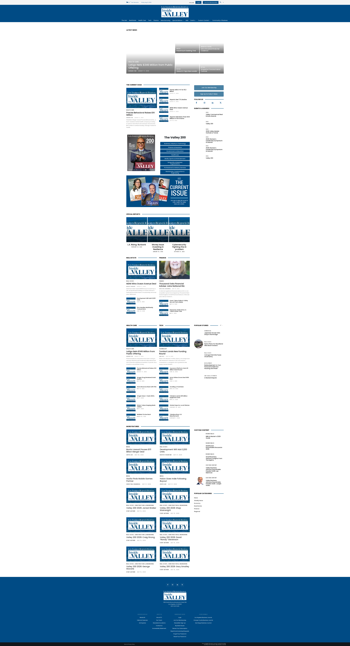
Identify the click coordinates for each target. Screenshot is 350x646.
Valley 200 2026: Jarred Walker (141, 508)
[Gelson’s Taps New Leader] (187, 64)
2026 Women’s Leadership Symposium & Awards (214, 140)
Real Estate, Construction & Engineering (140, 505)
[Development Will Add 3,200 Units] (131, 301)
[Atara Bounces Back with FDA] (131, 389)
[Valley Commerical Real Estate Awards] (199, 114)
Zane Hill (161, 356)
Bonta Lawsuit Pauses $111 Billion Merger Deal (138, 450)
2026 (207, 112)
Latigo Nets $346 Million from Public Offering (140, 352)
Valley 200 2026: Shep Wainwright (170, 509)
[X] (220, 103)
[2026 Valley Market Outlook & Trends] (199, 131)
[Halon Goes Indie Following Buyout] (175, 466)
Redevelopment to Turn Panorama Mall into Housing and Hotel (212, 366)
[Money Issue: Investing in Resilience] (158, 229)
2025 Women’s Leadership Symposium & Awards (214, 149)
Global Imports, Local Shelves (179, 405)
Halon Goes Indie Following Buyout (173, 479)
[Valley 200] (199, 123)
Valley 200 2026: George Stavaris (138, 567)
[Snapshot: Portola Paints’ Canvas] (212, 64)
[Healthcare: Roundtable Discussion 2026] (199, 446)
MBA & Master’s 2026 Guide (213, 437)
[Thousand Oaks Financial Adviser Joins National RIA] (174, 270)
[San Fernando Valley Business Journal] (175, 11)
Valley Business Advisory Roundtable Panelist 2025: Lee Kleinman (213, 470)
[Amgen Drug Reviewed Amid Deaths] (131, 380)
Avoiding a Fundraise (177, 387)
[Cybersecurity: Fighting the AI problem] (179, 229)
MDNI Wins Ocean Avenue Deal (179, 108)
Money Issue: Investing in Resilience (158, 246)
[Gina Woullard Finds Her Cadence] (212, 43)
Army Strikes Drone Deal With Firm (179, 378)
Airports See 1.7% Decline (178, 99)
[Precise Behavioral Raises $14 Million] (141, 98)
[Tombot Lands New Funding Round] (174, 337)
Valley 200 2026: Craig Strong (140, 537)
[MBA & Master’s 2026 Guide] (199, 436)
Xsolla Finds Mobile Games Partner (139, 479)
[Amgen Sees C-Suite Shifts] (131, 398)
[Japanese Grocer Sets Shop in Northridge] (198, 332)
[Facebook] (196, 103)
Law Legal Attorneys (210, 375)
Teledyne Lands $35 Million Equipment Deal (178, 396)
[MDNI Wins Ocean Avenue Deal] (163, 109)
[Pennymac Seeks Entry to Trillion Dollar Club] (163, 312)
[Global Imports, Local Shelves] (163, 408)
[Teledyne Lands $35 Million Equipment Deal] (163, 398)
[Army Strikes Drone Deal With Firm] (163, 380)
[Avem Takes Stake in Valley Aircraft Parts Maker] (163, 303)
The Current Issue (134, 85)
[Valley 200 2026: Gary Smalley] (175, 554)
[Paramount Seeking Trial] (187, 43)
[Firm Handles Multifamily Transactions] (131, 310)
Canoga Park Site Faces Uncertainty (212, 356)
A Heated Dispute (210, 378)
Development (208, 363)
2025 (207, 145)
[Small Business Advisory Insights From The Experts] (199, 457)
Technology (163, 348)
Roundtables (210, 433)
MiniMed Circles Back (144, 414)
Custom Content (201, 430)
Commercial (207, 330)
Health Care (134, 61)
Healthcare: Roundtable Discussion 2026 (214, 447)
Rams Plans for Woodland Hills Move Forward (213, 344)
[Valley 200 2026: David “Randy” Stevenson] (175, 524)
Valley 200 (209, 124)
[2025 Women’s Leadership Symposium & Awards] (199, 148)
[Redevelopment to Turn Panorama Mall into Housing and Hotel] (198, 366)
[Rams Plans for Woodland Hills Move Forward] (198, 343)
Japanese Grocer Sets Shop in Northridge (212, 333)
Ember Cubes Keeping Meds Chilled (146, 406)
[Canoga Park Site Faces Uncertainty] (198, 355)
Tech (161, 325)
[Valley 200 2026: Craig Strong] (141, 524)
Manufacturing (206, 46)
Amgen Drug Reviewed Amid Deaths (146, 378)
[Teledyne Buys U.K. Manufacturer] (163, 417)
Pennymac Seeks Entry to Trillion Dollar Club (178, 310)
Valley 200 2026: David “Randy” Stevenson (171, 538)
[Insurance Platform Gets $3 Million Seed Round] (163, 370)
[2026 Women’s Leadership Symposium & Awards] (199, 140)
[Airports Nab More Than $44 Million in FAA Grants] (163, 118)
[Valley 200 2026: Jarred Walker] (141, 495)
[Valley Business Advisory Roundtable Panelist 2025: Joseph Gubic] (199, 480)
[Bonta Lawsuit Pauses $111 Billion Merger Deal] (141, 436)
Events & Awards (201, 108)
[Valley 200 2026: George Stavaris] (141, 554)
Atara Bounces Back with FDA (146, 387)
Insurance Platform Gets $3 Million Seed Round (179, 369)
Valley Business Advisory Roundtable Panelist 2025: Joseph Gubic (213, 483)
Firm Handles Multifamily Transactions (145, 308)
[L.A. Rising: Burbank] (136, 229)
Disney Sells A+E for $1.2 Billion (178, 90)
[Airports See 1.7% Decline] (163, 100)
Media (178, 48)
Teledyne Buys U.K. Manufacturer (176, 415)
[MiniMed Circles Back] (131, 417)
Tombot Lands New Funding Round (172, 352)
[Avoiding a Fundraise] (163, 389)
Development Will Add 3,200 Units (146, 299)
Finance (162, 258)
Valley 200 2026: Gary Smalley (174, 566)
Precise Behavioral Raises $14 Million (140, 113)
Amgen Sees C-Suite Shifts (145, 396)
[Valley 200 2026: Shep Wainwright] (175, 495)
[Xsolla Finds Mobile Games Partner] (141, 466)
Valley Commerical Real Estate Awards (214, 115)
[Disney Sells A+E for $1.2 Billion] (163, 91)
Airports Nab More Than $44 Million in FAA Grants (180, 117)
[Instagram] (204, 103)
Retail (179, 69)
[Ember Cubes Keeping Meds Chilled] (131, 408)
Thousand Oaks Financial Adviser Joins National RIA (172, 284)
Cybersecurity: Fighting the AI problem (179, 246)
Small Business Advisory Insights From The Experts (214, 458)
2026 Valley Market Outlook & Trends (212, 132)
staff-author (130, 511)
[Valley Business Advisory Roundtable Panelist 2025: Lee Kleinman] (199, 468)
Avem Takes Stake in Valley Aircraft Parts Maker (179, 301)
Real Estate (131, 258)
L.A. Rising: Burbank (137, 244)
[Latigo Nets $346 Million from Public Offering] (150, 53)
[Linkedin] (212, 103)
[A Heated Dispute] (198, 377)
